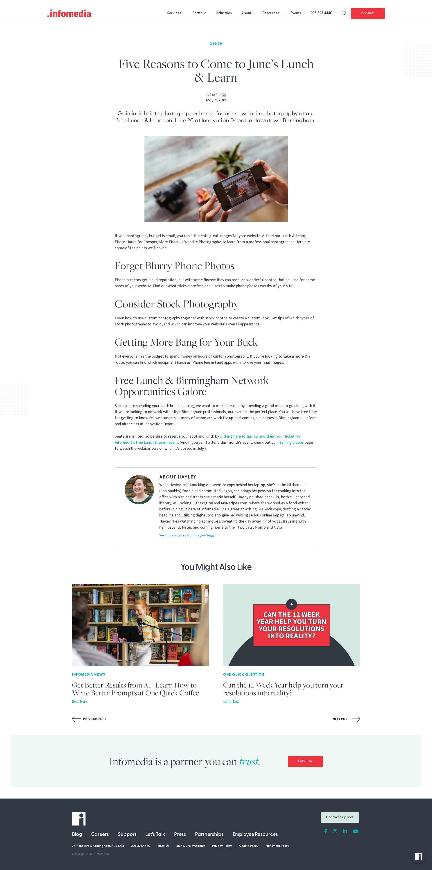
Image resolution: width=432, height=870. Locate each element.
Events (295, 13)
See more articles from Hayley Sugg (186, 535)
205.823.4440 (321, 13)
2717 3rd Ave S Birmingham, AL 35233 (98, 846)
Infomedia (103, 854)
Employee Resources (255, 834)
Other (216, 44)
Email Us (163, 846)
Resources (271, 13)
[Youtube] (355, 831)
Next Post (341, 719)
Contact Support (339, 817)
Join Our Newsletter (190, 846)
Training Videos (291, 442)
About (246, 13)
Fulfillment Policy (277, 846)
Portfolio (199, 13)
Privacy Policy (222, 846)
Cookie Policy (248, 846)
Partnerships (209, 834)
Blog (77, 834)
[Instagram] (335, 831)
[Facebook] (325, 831)
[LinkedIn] (345, 831)
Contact (368, 13)
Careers (100, 834)
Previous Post (94, 719)
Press (180, 834)
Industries (224, 13)
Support (127, 834)
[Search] (344, 13)
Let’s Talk (305, 761)
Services (174, 13)
